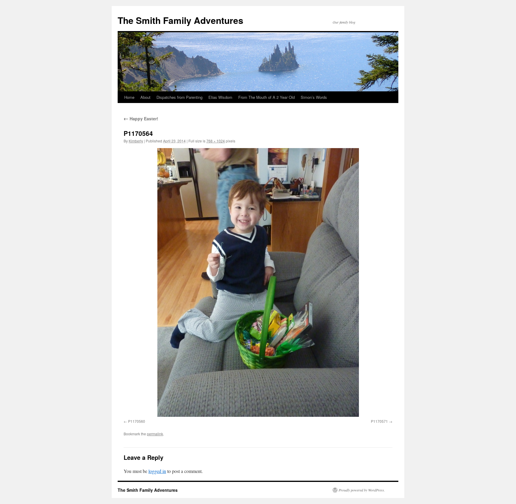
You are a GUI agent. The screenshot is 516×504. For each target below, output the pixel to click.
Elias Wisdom (220, 97)
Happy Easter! (141, 119)
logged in (157, 471)
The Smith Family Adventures (180, 20)
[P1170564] (258, 282)
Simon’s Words (314, 97)
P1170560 (136, 421)
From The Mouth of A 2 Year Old (266, 97)
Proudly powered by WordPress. (362, 490)
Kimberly (136, 140)
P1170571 (379, 421)
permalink (155, 433)
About (145, 97)
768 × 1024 (215, 140)
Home (129, 97)
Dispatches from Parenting (179, 97)
